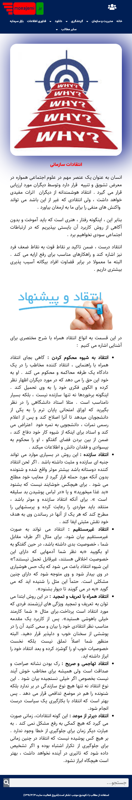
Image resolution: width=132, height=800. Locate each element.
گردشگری (77, 21)
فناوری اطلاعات (36, 21)
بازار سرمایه (17, 21)
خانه (119, 21)
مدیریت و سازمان (102, 21)
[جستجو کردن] (6, 782)
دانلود (58, 21)
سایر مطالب (68, 29)
